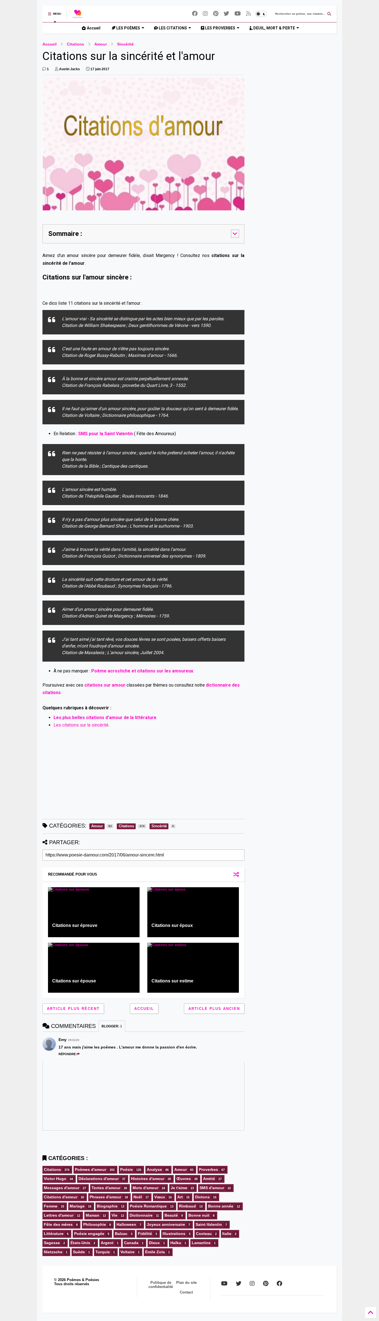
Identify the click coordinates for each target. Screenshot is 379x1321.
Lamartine (201, 1243)
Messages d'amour (61, 1188)
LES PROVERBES (219, 28)
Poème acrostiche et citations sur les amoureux (142, 671)
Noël (137, 1197)
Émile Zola (155, 1252)
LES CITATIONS (172, 28)
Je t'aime (179, 1188)
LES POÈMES (127, 28)
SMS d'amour (211, 1188)
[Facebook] (195, 13)
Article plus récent (73, 1009)
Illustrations (174, 1233)
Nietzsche (53, 1252)
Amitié (209, 1178)
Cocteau (204, 1233)
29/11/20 (73, 1040)
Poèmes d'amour (90, 1169)
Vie (114, 1215)
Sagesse (52, 1243)
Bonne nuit (198, 1215)
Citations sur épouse (74, 981)
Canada (131, 1243)
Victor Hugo (55, 1178)
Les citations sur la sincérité (81, 725)
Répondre (67, 1054)
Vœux (159, 1197)
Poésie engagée (89, 1233)
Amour (100, 44)
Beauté (171, 1215)
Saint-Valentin (209, 1224)
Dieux (154, 1243)
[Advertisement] (143, 776)
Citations (75, 44)
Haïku (175, 1243)
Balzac (121, 1233)
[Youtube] (237, 13)
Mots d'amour (145, 1188)
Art (180, 1197)
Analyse (154, 1169)
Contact (186, 1292)
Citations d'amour (60, 1197)
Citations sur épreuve (74, 925)
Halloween (126, 1224)
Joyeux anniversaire (166, 1224)
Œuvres (183, 1178)
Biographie (107, 1206)
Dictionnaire (141, 1215)
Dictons (202, 1197)
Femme (50, 1206)
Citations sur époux (172, 925)
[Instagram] (205, 13)
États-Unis (80, 1243)
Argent (107, 1243)
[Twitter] (226, 13)
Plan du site (186, 1282)
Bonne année (220, 1206)
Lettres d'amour (59, 1215)
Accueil (93, 28)
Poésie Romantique (148, 1206)
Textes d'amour (106, 1188)
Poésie (126, 1169)
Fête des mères (58, 1224)
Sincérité (125, 44)
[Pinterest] (215, 13)
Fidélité (145, 1233)
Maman (92, 1215)
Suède (79, 1252)
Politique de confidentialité (160, 1284)
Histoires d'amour (147, 1178)
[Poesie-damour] (248, 13)
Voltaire (127, 1252)
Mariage (77, 1206)
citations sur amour (104, 685)
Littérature (54, 1233)
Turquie (102, 1252)
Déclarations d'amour (99, 1178)
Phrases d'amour (105, 1197)
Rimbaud (187, 1206)
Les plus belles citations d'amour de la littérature (105, 717)
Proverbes (208, 1169)
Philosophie (94, 1224)
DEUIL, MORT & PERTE (273, 28)
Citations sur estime (172, 981)
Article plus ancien (214, 1009)
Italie (226, 1233)
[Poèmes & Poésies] (77, 15)
